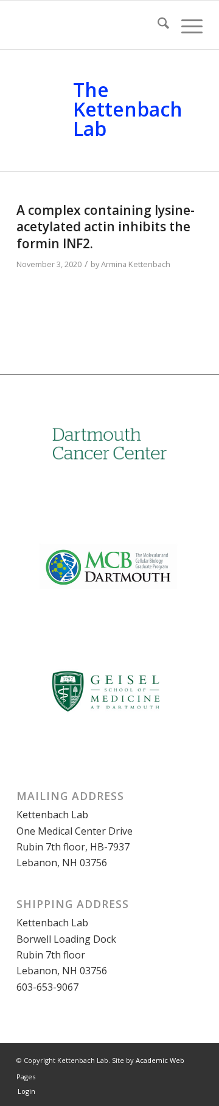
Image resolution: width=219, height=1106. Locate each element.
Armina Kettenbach (135, 264)
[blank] (90, 25)
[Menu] (186, 25)
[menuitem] (157, 25)
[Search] (157, 25)
